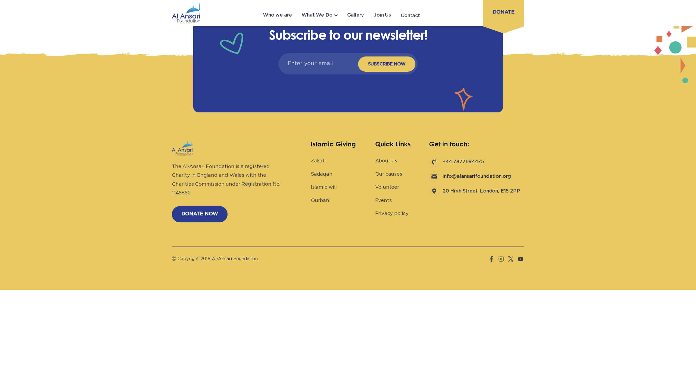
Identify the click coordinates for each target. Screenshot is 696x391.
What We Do (317, 15)
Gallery (355, 15)
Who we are (277, 15)
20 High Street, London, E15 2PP (481, 191)
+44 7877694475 (463, 161)
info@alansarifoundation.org (477, 176)
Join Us (382, 15)
